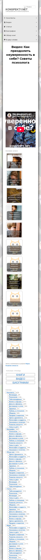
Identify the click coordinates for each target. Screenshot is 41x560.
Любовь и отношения (16, 411)
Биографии (11, 31)
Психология (13, 397)
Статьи (9, 27)
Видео (8, 22)
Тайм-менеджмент (15, 399)
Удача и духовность (16, 418)
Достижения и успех (16, 406)
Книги (20, 374)
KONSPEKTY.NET (17, 9)
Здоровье (12, 408)
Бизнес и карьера (15, 401)
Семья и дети (14, 427)
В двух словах (11, 40)
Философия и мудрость (17, 420)
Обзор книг (11, 35)
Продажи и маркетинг (16, 415)
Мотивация (13, 395)
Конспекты (10, 18)
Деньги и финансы (15, 404)
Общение (12, 413)
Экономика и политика (17, 422)
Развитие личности (12, 366)
